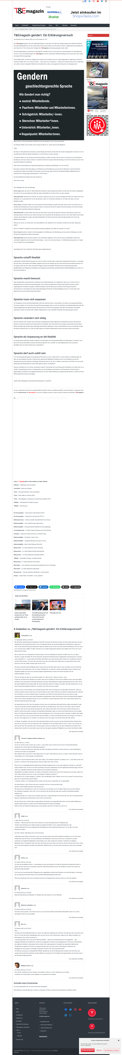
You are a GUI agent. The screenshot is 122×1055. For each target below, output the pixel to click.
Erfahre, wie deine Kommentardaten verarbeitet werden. (61, 990)
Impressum (43, 1031)
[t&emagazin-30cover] (97, 96)
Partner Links (19, 1039)
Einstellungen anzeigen (112, 1050)
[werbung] (76, 14)
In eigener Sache (23, 29)
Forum (19, 1032)
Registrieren (19, 1018)
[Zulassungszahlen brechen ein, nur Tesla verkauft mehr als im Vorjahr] (22, 605)
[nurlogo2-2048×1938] (97, 125)
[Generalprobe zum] (58, 605)
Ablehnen (99, 1050)
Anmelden (74, 25)
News (50, 25)
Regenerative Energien (38, 25)
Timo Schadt (38, 39)
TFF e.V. (18, 1030)
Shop (17, 1012)
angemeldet (22, 986)
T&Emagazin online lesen (22, 1027)
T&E (57, 25)
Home (16, 29)
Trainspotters (25, 635)
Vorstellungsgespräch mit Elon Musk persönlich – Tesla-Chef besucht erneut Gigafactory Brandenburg (40, 617)
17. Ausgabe (20, 481)
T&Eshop (64, 25)
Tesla (16, 25)
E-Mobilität (25, 25)
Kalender (19, 1035)
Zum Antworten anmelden (76, 731)
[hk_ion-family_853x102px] (97, 49)
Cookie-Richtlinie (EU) (46, 1027)
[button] (118, 1040)
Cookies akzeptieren (88, 1050)
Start (17, 1008)
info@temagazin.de (44, 1016)
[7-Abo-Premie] (97, 70)
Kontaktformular (45, 1021)
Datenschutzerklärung (46, 1024)
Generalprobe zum (55, 613)
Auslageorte (19, 1015)
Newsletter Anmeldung (22, 1024)
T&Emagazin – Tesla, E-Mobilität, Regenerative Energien (38, 1050)
